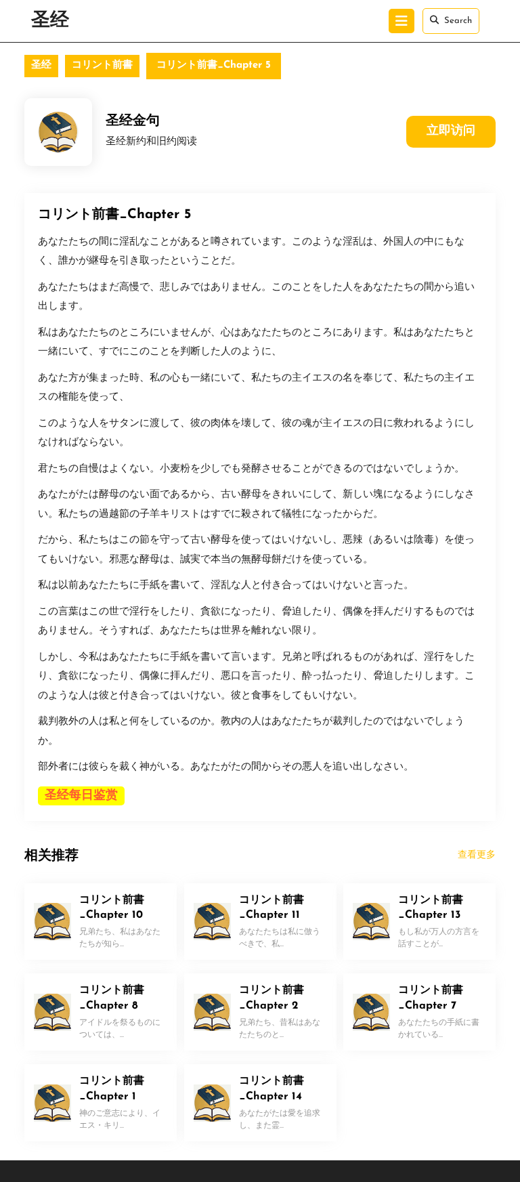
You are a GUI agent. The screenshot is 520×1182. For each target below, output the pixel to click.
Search (458, 20)
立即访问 (451, 131)
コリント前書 (102, 65)
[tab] (401, 21)
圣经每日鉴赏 (81, 796)
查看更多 (477, 855)
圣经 (50, 21)
